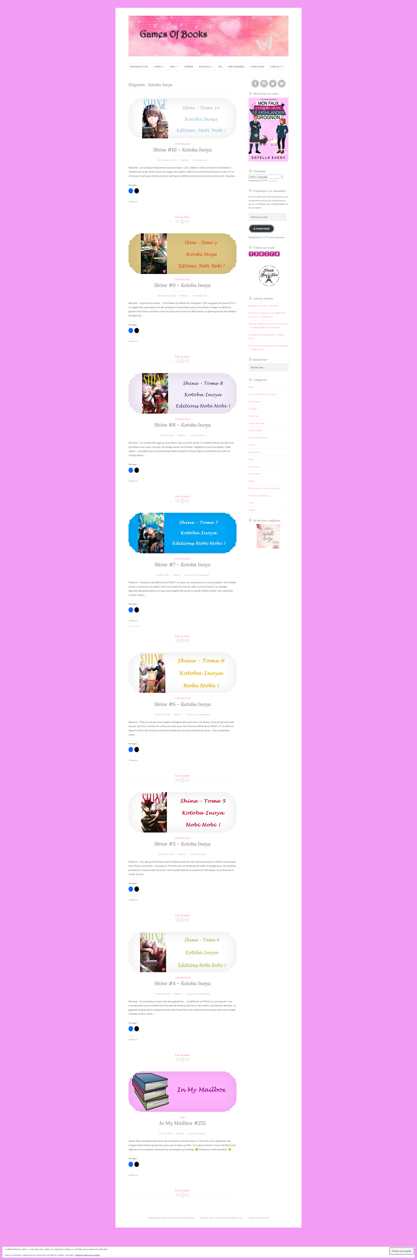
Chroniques (182, 144)
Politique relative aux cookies (87, 1255)
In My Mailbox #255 (182, 1123)
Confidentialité (259, 1218)
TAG (251, 502)
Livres (158, 66)
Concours (257, 66)
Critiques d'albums (258, 437)
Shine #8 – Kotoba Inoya (182, 425)
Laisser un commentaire (197, 575)
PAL (220, 66)
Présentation (139, 66)
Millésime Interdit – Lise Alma (263, 305)
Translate (272, 180)
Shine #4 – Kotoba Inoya (182, 983)
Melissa (184, 160)
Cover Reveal (255, 430)
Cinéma (188, 66)
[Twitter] (273, 84)
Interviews (254, 466)
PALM (252, 481)
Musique (204, 66)
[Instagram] (264, 84)
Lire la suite (186, 217)
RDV (172, 66)
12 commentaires (197, 1133)
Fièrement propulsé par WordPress (171, 1218)
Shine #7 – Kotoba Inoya (182, 564)
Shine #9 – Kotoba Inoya (182, 285)
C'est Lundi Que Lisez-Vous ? (263, 394)
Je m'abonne (261, 228)
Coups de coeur (257, 423)
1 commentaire (200, 160)
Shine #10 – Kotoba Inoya (182, 150)
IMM (182, 1117)
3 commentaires (198, 854)
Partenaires (236, 66)
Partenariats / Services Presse (264, 488)
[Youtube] (282, 84)
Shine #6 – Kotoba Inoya (182, 704)
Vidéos (252, 509)
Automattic (234, 1218)
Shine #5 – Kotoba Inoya (182, 844)
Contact (275, 66)
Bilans (252, 387)
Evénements (255, 452)
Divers (252, 444)
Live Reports (255, 473)
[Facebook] (255, 84)
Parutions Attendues (259, 495)
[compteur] (264, 255)
